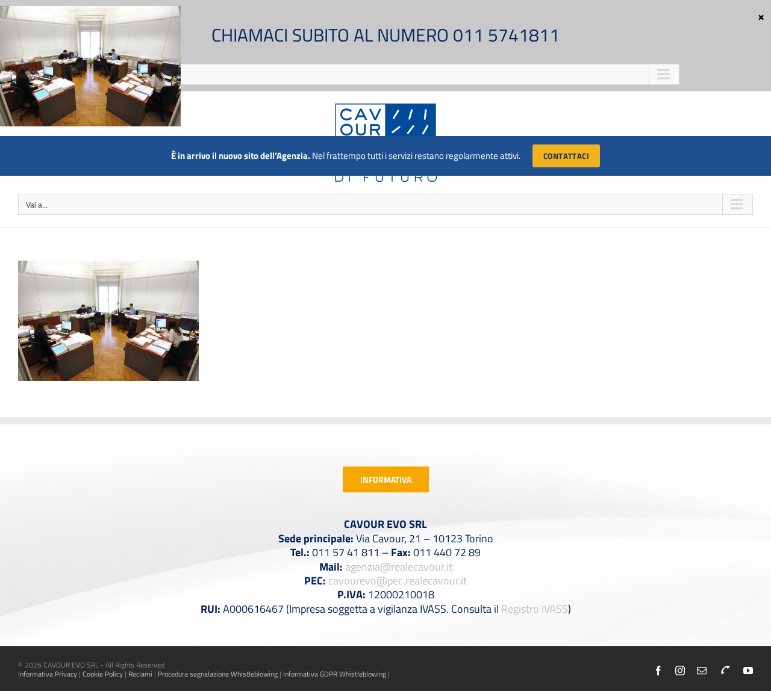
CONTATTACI (566, 156)
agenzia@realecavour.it (398, 567)
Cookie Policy (103, 674)
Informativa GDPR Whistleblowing (334, 674)
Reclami (140, 674)
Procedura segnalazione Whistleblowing (218, 674)
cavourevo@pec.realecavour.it (397, 580)
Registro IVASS (534, 609)
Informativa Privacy (47, 674)
